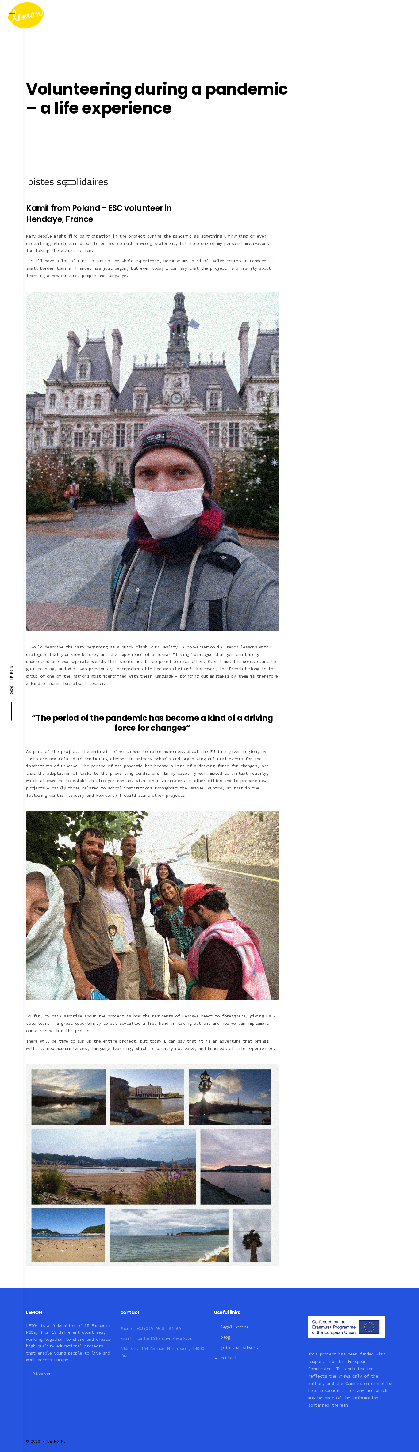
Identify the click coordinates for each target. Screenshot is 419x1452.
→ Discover (38, 1373)
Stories (38, 66)
